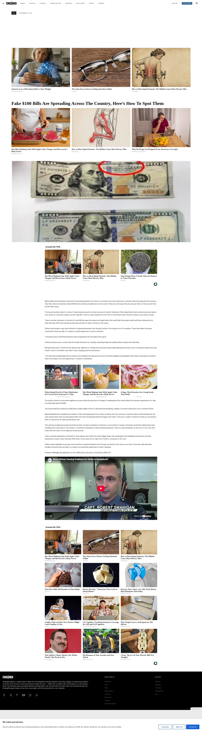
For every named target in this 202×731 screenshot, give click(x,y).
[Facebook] (100, 294)
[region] (101, 725)
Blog (14, 13)
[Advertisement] (101, 32)
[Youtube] (23, 695)
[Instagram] (30, 695)
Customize (165, 727)
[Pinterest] (110, 294)
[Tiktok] (36, 695)
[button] (196, 3)
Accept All (192, 727)
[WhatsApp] (114, 294)
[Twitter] (105, 294)
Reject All (179, 727)
